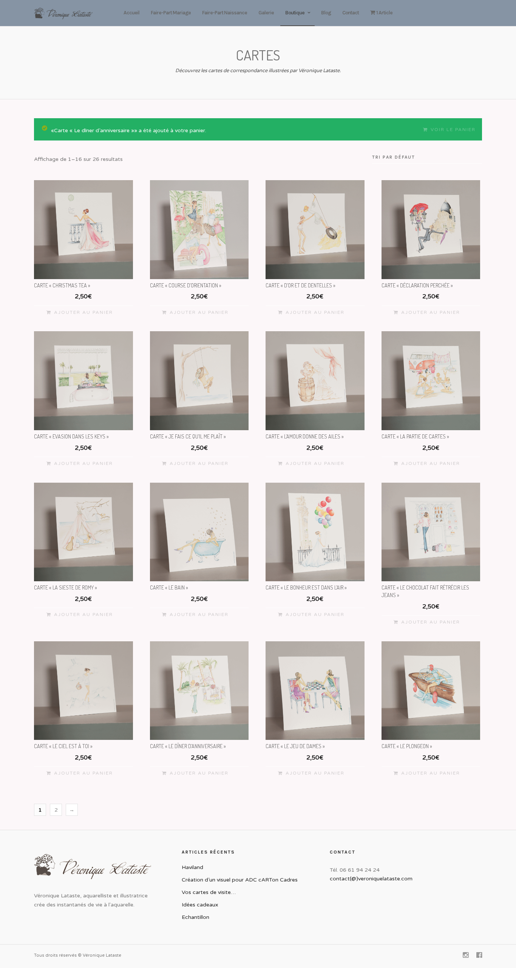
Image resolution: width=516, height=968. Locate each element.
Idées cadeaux (200, 905)
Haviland (192, 867)
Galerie (266, 12)
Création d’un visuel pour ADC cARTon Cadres (240, 880)
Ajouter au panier (83, 312)
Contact (350, 12)
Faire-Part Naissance (224, 12)
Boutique (294, 12)
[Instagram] (465, 955)
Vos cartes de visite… (209, 892)
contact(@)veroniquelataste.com (371, 878)
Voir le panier (453, 129)
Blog (326, 12)
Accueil (131, 12)
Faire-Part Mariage (171, 12)
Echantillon (195, 917)
